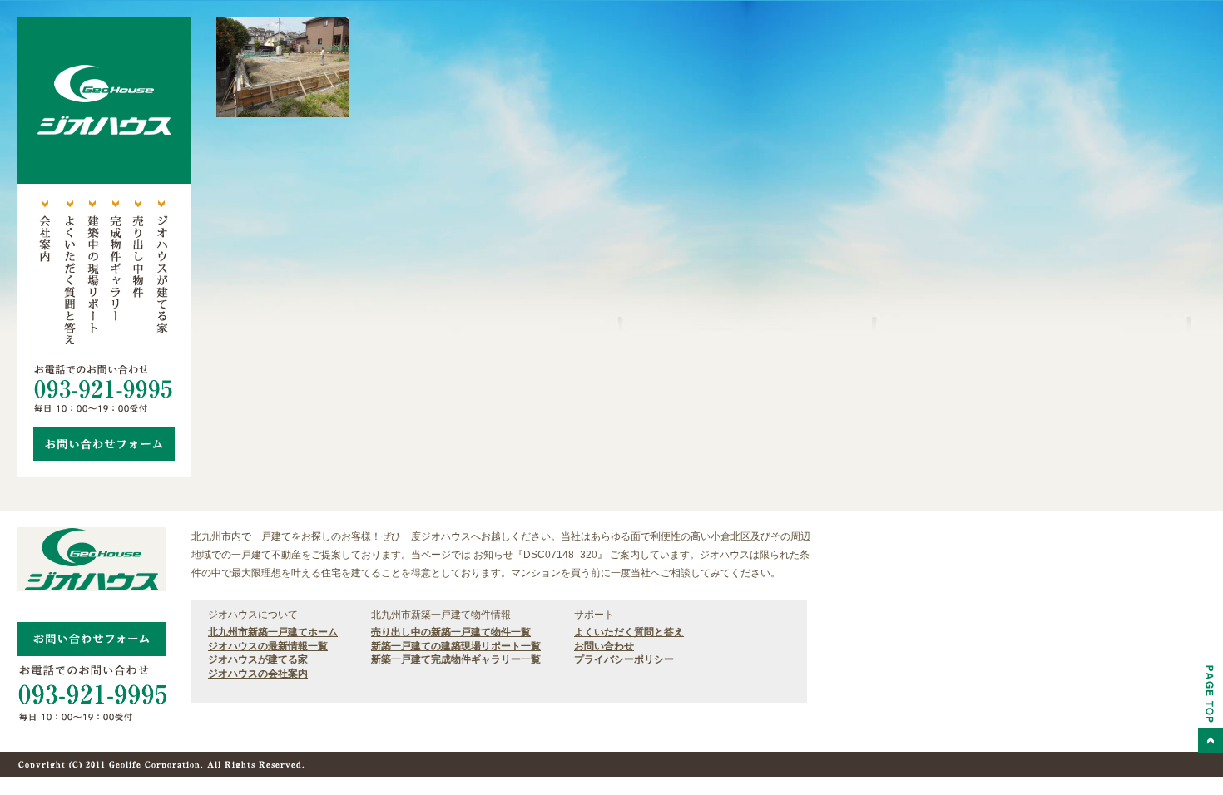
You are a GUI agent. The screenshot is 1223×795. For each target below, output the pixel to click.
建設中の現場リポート (91, 274)
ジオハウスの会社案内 (258, 673)
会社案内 (44, 274)
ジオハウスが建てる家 (161, 274)
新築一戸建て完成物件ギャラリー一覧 (456, 659)
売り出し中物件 (138, 274)
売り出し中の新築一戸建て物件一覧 (451, 632)
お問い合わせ (604, 646)
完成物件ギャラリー (114, 274)
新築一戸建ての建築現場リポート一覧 (456, 646)
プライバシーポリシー (624, 659)
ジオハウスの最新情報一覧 (268, 646)
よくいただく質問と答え (68, 274)
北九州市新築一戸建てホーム (273, 632)
